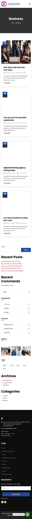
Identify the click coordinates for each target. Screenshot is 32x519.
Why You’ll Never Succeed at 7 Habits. (11, 263)
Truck (4, 368)
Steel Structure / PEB (8, 451)
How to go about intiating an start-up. (11, 268)
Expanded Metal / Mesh (8, 458)
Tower (24, 365)
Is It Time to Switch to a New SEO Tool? (16, 219)
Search (3, 246)
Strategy (16, 312)
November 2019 (16, 324)
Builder (4, 365)
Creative (16, 308)
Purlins (4, 464)
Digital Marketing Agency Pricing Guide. (15, 169)
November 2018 (16, 328)
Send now (17, 494)
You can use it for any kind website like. (15, 118)
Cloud (11, 365)
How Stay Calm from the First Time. (14, 68)
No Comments (22, 73)
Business (17, 304)
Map (18, 365)
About (4, 454)
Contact (4, 471)
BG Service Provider (10, 73)
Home (12, 23)
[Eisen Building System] (10, 4)
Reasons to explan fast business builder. (12, 271)
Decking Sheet (6, 468)
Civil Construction (7, 474)
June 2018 (16, 332)
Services (4, 461)
